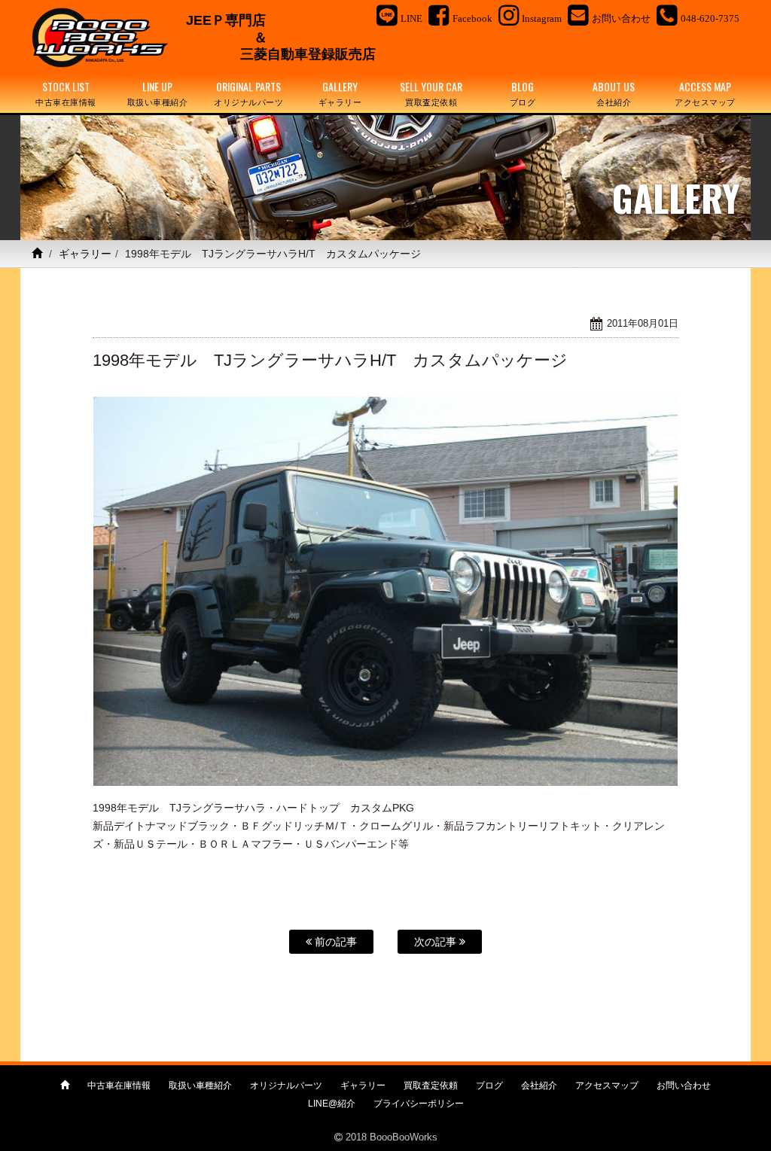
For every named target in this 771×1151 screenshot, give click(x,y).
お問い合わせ (684, 1085)
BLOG (523, 93)
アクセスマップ (606, 1085)
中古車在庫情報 (119, 1085)
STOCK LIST (65, 93)
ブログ (489, 1085)
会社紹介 (539, 1085)
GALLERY (340, 93)
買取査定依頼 (431, 1085)
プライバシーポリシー (418, 1103)
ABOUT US (614, 93)
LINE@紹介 (331, 1103)
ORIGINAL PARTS (248, 93)
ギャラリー (85, 254)
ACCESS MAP (705, 93)
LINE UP (157, 93)
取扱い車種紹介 (200, 1085)
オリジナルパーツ (286, 1085)
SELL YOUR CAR (431, 93)
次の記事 (436, 942)
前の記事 (334, 942)
